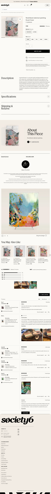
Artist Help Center (4, 468)
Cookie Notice (3, 474)
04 (16, 37)
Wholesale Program (4, 462)
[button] (45, 26)
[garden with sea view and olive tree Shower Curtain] (24, 211)
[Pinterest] (18, 432)
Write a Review (45, 295)
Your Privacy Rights (4, 483)
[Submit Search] (2, 9)
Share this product (30, 69)
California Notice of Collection (6, 476)
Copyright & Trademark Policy (6, 479)
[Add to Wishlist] (3, 247)
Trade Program (3, 464)
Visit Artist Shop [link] (30, 156)
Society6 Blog (3, 458)
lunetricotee (29, 22)
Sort (39, 299)
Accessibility (3, 481)
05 (21, 37)
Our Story (2, 455)
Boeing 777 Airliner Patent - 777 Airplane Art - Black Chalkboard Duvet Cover (11, 354)
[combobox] (25, 9)
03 (12, 37)
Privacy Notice (3, 472)
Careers (2, 456)
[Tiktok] (18, 434)
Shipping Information (4, 445)
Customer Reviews (4, 460)
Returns (2, 447)
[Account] (24, 5)
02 (8, 37)
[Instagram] (18, 429)
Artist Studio (3, 470)
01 (3, 37)
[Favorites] (27, 5)
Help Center (3, 443)
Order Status (3, 449)
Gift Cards (3, 450)
